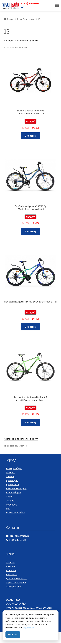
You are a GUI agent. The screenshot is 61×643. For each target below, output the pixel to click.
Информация (13, 586)
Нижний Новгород (16, 488)
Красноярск (12, 484)
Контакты (11, 574)
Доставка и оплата (16, 578)
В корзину (30, 135)
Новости (11, 570)
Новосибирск (13, 492)
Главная (11, 19)
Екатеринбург (14, 468)
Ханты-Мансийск (15, 512)
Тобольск (11, 504)
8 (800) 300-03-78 (30, 3)
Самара (10, 500)
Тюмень (10, 472)
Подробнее (28, 627)
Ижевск (10, 476)
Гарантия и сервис (16, 582)
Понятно (12, 634)
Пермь (9, 496)
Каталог (10, 566)
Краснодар (12, 480)
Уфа (8, 508)
